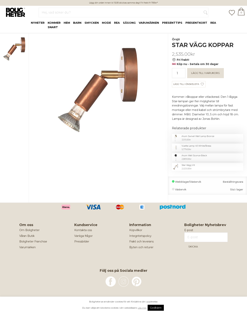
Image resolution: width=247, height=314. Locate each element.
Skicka (193, 246)
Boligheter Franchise (33, 241)
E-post (188, 230)
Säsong (129, 22)
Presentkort (196, 22)
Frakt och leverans (141, 241)
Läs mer (142, 307)
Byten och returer (141, 247)
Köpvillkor (135, 230)
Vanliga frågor (83, 236)
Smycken (92, 22)
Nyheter (38, 22)
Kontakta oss (83, 230)
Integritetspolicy (140, 236)
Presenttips (172, 22)
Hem (67, 22)
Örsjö (176, 39)
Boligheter (14, 12)
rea (117, 22)
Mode (106, 22)
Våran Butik (27, 236)
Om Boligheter (29, 230)
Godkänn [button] (156, 307)
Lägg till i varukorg (205, 72)
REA (213, 22)
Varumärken (149, 22)
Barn (77, 22)
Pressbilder (81, 241)
